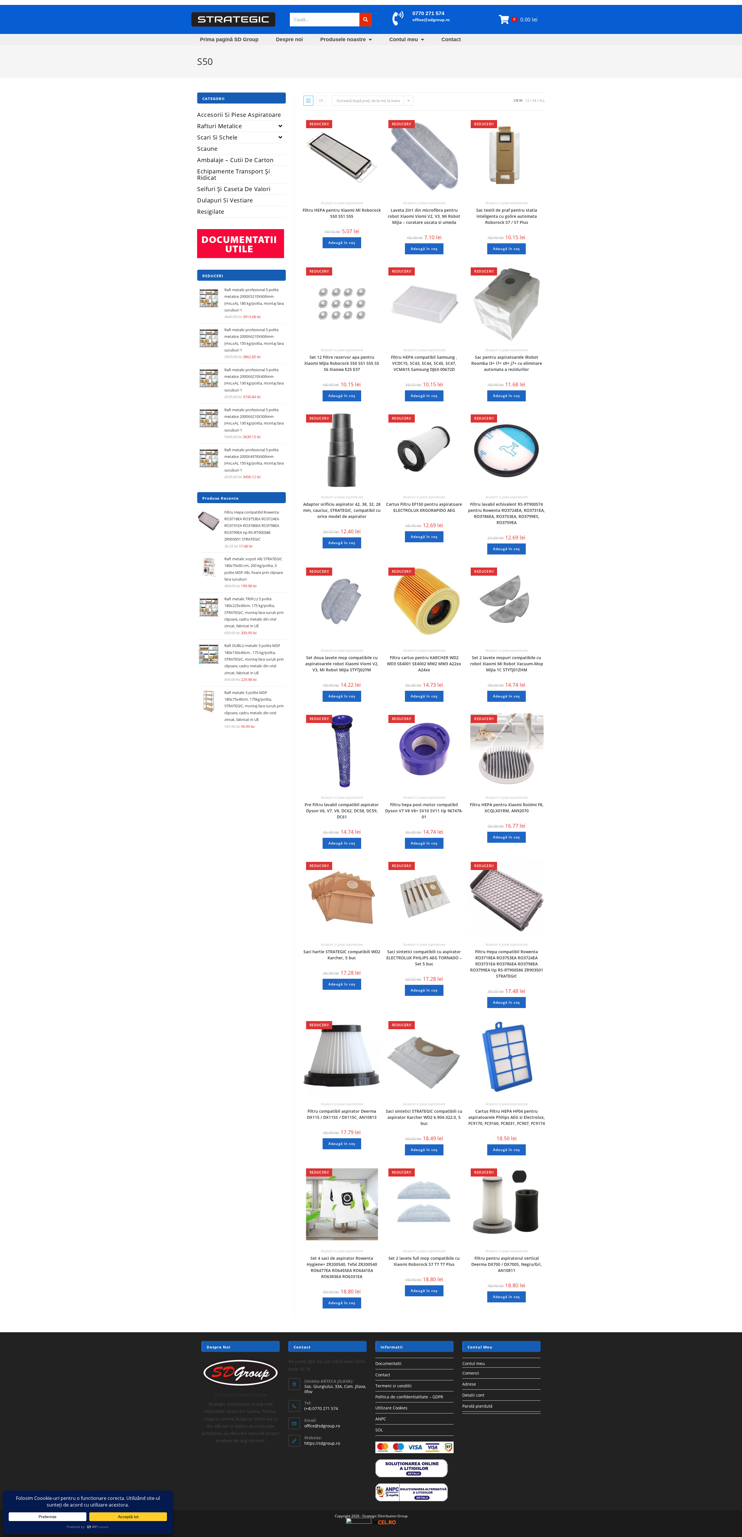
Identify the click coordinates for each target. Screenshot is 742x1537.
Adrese (469, 1384)
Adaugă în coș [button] (341, 242)
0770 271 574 (428, 13)
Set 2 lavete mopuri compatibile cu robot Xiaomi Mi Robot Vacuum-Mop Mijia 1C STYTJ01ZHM (506, 664)
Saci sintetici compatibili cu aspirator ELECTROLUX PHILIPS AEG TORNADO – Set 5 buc (424, 958)
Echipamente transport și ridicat (233, 174)
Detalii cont (473, 1395)
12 (527, 100)
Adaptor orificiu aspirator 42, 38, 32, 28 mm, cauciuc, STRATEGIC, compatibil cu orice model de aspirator (342, 510)
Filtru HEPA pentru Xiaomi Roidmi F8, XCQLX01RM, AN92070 (506, 807)
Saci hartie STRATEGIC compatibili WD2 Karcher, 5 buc (341, 954)
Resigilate (210, 211)
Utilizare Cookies (391, 1408)
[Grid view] (308, 101)
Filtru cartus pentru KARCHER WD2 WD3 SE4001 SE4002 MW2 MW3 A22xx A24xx (424, 664)
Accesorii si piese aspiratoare (342, 202)
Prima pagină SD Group (229, 39)
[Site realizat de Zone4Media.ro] (358, 1522)
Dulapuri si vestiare (225, 200)
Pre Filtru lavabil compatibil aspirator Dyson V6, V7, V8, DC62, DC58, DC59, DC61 (342, 811)
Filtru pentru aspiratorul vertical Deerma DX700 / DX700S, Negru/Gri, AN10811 (506, 1264)
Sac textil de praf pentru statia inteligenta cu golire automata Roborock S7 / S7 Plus (506, 216)
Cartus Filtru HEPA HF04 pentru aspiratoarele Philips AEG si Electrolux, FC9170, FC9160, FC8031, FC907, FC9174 (506, 1117)
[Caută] (365, 19)
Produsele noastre (343, 39)
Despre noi (289, 39)
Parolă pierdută (477, 1406)
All (542, 100)
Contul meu (403, 39)
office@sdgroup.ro (431, 19)
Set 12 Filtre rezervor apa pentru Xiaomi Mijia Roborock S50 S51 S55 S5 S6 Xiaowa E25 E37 (341, 363)
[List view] (321, 101)
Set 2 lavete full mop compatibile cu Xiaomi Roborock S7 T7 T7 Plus (424, 1261)
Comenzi (470, 1373)
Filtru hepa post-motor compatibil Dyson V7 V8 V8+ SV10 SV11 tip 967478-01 (424, 811)
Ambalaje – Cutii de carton (235, 160)
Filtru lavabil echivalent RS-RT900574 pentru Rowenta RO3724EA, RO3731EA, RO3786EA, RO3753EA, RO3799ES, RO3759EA (506, 513)
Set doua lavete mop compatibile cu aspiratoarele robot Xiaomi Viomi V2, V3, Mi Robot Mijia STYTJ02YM (342, 664)
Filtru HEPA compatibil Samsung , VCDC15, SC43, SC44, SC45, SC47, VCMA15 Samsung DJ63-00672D (424, 363)
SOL (379, 1430)
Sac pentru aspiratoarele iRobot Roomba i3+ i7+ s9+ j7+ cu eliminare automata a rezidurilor (506, 363)
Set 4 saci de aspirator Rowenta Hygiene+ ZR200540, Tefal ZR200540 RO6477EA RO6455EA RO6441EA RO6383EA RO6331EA (342, 1267)
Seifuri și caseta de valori (233, 189)
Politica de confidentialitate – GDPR (409, 1397)
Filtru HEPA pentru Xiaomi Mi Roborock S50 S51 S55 (342, 213)
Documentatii (388, 1363)
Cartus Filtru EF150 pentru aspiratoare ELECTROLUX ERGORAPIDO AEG (424, 507)
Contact (451, 39)
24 (534, 100)
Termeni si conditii (393, 1386)
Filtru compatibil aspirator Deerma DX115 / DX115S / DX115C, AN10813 (342, 1114)
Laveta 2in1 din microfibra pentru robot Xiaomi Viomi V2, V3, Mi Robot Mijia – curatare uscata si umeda (424, 216)
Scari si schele (217, 137)
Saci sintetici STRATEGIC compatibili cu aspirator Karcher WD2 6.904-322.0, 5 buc (424, 1117)
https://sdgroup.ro (322, 1443)
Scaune (207, 149)
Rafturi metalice (219, 126)
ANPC (380, 1419)
